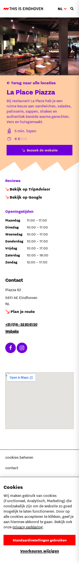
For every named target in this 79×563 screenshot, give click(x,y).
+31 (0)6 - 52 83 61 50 (21, 324)
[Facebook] (10, 348)
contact (11, 467)
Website (12, 331)
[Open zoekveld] (71, 8)
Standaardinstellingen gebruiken (39, 540)
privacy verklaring (28, 527)
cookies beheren (19, 457)
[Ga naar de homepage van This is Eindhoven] (23, 8)
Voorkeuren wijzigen (39, 550)
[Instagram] (22, 348)
